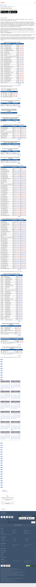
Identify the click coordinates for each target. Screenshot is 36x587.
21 (6, 417)
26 (14, 398)
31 (2, 389)
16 (15, 385)
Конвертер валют (3, 533)
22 (6, 427)
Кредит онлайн (14, 533)
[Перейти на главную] (3, 2)
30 (1, 389)
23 (9, 417)
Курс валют (2, 529)
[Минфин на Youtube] (12, 517)
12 (5, 385)
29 (18, 398)
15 (9, 385)
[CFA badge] (13, 566)
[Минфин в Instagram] (9, 517)
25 (2, 418)
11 (18, 384)
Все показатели (4, 5)
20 (5, 417)
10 (2, 385)
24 (11, 398)
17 (16, 385)
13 (6, 385)
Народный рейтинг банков (27, 533)
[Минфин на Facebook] (2, 517)
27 (1, 398)
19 (19, 385)
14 (6, 416)
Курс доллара (14, 529)
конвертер (19, 98)
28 (2, 398)
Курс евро (25, 529)
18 (18, 385)
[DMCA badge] (30, 566)
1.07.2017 (10, 86)
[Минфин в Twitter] (7, 517)
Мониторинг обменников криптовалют (6, 534)
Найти (33, 522)
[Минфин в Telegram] (4, 517)
